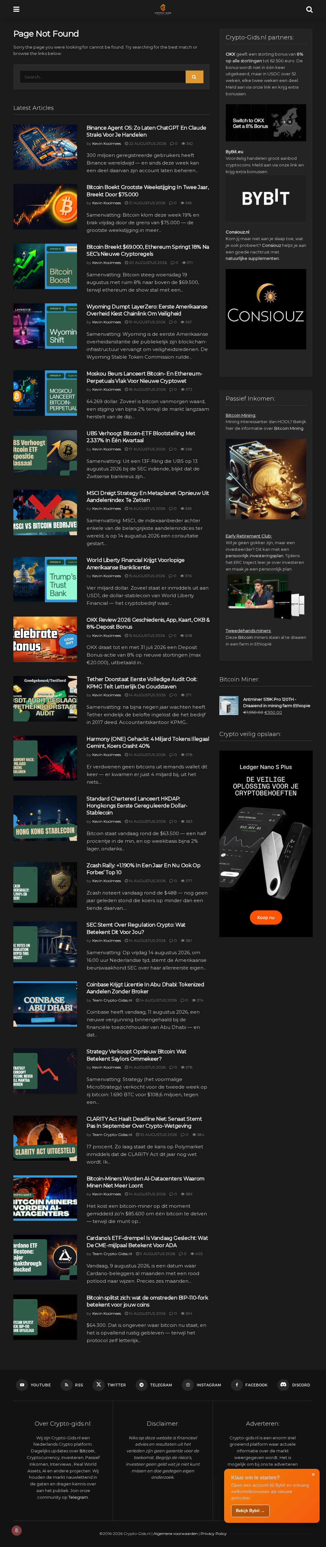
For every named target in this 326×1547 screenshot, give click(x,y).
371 (189, 262)
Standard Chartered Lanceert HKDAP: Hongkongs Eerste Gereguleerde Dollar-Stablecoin (137, 806)
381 (188, 940)
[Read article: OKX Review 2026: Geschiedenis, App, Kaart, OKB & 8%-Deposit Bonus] (45, 639)
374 (199, 1000)
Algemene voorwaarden (175, 1533)
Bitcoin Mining (288, 428)
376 (188, 575)
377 (188, 880)
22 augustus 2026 (147, 143)
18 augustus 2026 (147, 389)
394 (189, 1313)
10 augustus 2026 (158, 1134)
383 (189, 821)
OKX (230, 54)
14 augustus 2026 (147, 694)
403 (198, 1253)
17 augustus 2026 (146, 449)
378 (189, 754)
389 (189, 1194)
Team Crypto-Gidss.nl (112, 1000)
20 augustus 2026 (147, 262)
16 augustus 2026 (146, 508)
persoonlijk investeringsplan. (255, 555)
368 (188, 449)
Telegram (78, 1497)
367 (188, 322)
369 (188, 202)
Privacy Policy (214, 1533)
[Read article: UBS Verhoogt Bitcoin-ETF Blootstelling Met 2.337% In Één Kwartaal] (45, 453)
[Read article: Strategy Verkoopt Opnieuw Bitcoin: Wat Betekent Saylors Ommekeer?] (45, 1071)
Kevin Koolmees (106, 143)
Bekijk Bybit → (250, 1510)
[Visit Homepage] (162, 9)
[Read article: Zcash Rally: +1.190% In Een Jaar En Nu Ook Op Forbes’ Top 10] (45, 885)
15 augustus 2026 (146, 575)
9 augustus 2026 (157, 1253)
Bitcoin (245, 637)
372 (188, 389)
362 (189, 143)
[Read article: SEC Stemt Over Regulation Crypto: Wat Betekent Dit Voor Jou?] (45, 944)
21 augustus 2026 (146, 202)
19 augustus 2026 (146, 322)
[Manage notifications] (16, 1530)
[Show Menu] (16, 9)
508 (188, 635)
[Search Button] (309, 9)
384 (200, 1134)
